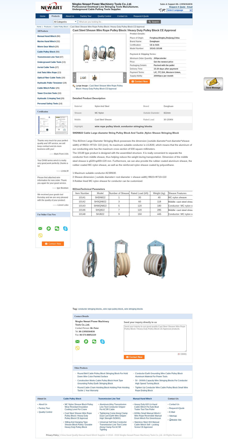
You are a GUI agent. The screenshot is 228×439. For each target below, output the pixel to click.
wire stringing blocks (133, 309)
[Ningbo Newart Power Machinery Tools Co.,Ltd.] (190, 10)
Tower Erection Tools (47, 93)
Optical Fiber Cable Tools (49, 78)
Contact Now (141, 81)
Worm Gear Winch (46, 46)
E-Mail (172, 412)
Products (56, 16)
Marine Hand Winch (46, 41)
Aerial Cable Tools (46, 67)
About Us (70, 16)
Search (155, 22)
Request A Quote (177, 7)
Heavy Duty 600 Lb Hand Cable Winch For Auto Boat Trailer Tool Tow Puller (146, 407)
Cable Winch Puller (46, 88)
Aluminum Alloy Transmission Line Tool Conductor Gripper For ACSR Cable (113, 407)
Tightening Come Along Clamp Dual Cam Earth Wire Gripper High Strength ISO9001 (114, 415)
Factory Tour (85, 16)
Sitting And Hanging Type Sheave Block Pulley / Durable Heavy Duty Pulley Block (78, 424)
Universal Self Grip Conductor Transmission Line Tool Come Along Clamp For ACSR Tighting (113, 426)
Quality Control (104, 16)
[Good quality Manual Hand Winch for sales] (44, 133)
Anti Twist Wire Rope (47, 72)
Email (189, 7)
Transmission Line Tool (48, 57)
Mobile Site (176, 420)
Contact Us (122, 16)
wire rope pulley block (113, 309)
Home (42, 16)
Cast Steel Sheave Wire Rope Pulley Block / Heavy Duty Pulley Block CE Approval (78, 415)
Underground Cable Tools (49, 62)
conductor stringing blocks (90, 309)
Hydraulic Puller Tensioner (49, 83)
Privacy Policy (52, 435)
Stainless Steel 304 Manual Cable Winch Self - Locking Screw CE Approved (146, 424)
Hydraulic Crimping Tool (48, 98)
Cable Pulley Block (61, 27)
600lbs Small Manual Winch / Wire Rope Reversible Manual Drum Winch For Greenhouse (148, 415)
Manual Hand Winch (46, 36)
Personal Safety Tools (47, 103)
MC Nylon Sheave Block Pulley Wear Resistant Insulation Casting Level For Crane (79, 407)
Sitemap (173, 416)
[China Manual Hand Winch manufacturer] (54, 6)
